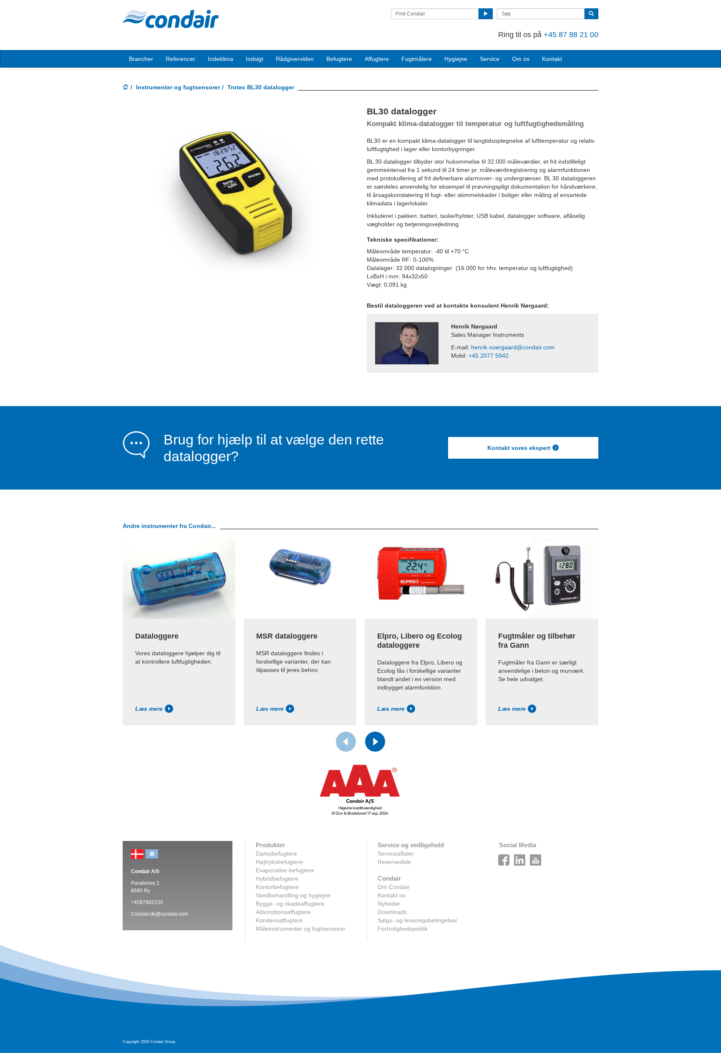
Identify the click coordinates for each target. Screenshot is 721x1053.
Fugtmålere (416, 59)
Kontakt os (392, 895)
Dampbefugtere (276, 853)
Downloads (392, 912)
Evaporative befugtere (285, 870)
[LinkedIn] (520, 857)
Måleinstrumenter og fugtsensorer (300, 928)
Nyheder (389, 903)
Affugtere (377, 59)
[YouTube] (536, 857)
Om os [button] (520, 59)
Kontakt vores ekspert (518, 447)
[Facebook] (504, 857)
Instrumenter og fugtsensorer (178, 87)
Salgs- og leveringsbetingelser (417, 920)
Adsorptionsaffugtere (283, 912)
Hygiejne (455, 59)
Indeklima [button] (220, 59)
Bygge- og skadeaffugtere (290, 903)
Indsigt (254, 59)
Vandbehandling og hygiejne (293, 895)
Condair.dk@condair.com (159, 914)
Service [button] (489, 59)
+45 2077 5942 (489, 355)
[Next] (375, 742)
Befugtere (339, 59)
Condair (171, 18)
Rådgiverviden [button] (295, 59)
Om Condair (394, 887)
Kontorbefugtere (277, 887)
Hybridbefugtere (277, 878)
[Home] (126, 87)
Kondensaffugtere (279, 920)
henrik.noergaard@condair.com (513, 347)
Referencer (180, 59)
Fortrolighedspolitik (403, 928)
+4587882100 (147, 902)
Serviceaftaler (396, 853)
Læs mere (149, 708)
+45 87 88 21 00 (571, 34)
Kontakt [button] (552, 59)
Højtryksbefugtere (279, 862)
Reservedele (394, 862)
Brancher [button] (141, 59)
